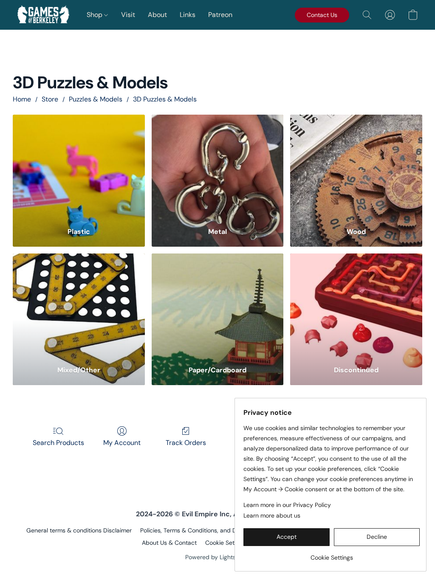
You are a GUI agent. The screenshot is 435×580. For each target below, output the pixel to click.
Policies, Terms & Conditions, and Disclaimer (200, 530)
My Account (122, 442)
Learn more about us (271, 515)
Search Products (58, 442)
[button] (43, 14)
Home (22, 99)
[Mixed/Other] (79, 305)
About (157, 14)
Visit (128, 14)
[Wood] (356, 167)
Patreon (220, 14)
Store (50, 99)
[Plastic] (79, 167)
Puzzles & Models (95, 99)
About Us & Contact (169, 542)
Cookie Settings (226, 542)
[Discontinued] (356, 305)
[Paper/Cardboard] (218, 305)
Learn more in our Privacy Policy (287, 505)
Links (187, 14)
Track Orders (186, 442)
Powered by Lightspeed (217, 557)
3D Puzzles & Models (165, 99)
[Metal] (218, 167)
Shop (95, 14)
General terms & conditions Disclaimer (79, 530)
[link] (331, 554)
